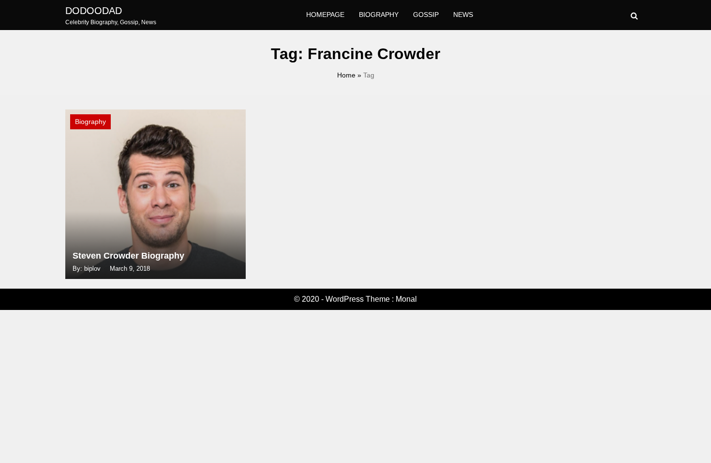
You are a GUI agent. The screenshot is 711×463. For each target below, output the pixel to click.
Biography (379, 14)
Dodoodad (93, 10)
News (463, 14)
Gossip (426, 14)
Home (346, 75)
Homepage (325, 14)
